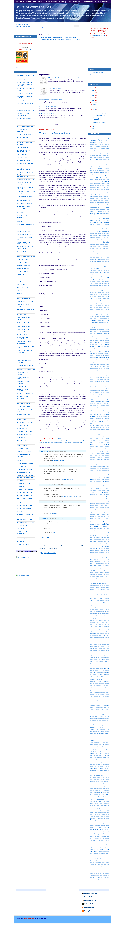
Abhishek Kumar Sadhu (98, 72)
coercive (101, 207)
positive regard (100, 631)
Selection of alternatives (100, 740)
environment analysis (97, 349)
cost (98, 261)
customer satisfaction (100, 274)
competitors (107, 228)
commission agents (99, 211)
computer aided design (104, 231)
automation (107, 163)
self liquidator (106, 742)
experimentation (93, 364)
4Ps (98, 137)
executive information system (101, 357)
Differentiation (93, 311)
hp (93, 414)
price (99, 640)
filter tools (104, 375)
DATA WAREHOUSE (22, 137)
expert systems (106, 364)
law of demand (100, 477)
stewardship (98, 773)
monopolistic (106, 554)
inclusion (100, 425)
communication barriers (104, 213)
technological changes (104, 816)
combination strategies (95, 209)
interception (107, 457)
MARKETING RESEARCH (24, 327)
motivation (107, 557)
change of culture (98, 205)
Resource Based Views (104, 707)
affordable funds (93, 144)
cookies (107, 253)
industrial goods (106, 432)
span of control (94, 762)
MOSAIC (96, 557)
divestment (93, 322)
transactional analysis (104, 851)
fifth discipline (102, 373)
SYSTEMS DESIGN (22, 155)
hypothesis (105, 416)
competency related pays (102, 220)
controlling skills (99, 252)
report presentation (98, 700)
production (106, 668)
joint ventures (94, 472)
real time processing (100, 690)
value (96, 864)
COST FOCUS (21, 437)
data (105, 277)
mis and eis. (102, 548)
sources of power (105, 760)
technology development (44, 442)
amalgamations (93, 148)
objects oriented (99, 578)
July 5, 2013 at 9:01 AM (56, 485)
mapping (103, 509)
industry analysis (105, 434)
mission (107, 548)
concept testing (98, 239)
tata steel (107, 807)
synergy (103, 797)
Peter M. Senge (94, 618)
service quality (102, 746)
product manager (99, 664)
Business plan (46, 440)
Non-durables (96, 572)
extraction (92, 368)
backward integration (94, 166)
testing (102, 836)
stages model (96, 770)
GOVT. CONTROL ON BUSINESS (26, 257)
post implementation (101, 633)
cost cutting (101, 261)
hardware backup (105, 405)
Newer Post (42, 545)
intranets (107, 464)
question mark (93, 688)
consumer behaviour (94, 246)
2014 (93, 95)
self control (101, 742)
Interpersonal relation (94, 461)
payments (92, 607)
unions (102, 860)
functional (103, 386)
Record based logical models (99, 692)
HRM (98, 414)
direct (99, 314)
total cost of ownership (101, 844)
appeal (108, 150)
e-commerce (106, 327)
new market (104, 568)
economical (99, 333)
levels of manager (100, 485)
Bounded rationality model (95, 175)
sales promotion (94, 729)
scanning (91, 735)
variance (91, 868)
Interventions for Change (54, 88)
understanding (98, 860)
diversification (105, 320)
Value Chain (100, 864)
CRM (91, 270)
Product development (95, 657)
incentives (95, 425)
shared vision (93, 748)
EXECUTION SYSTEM (23, 177)
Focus (98, 381)
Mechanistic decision (104, 539)
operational (99, 585)
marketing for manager (99, 525)
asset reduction (102, 155)
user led (92, 864)
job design (104, 470)
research (98, 701)
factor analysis (106, 368)
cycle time (97, 277)
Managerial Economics (103, 505)
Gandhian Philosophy (73, 1)
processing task (106, 652)
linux (94, 488)
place (108, 624)
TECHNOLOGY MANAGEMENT (25, 492)
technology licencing (105, 825)
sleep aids (55, 532)
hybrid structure (99, 416)
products (91, 672)
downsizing (95, 324)
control (107, 250)
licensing (99, 486)
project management (95, 677)
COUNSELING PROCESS (24, 483)
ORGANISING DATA (22, 147)
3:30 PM (59, 438)
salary (108, 724)
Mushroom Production (102, 1)
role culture (99, 720)
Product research (102, 666)
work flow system (97, 877)
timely (99, 842)
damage (102, 277)
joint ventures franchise (104, 472)
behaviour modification (99, 174)
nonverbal (100, 574)
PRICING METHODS (22, 284)
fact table (101, 368)
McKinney (98, 537)
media (91, 541)
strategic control (96, 777)
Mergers (91, 544)
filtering (107, 375)
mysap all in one (98, 567)
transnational (92, 857)
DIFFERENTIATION (22, 440)
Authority (91, 163)
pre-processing (97, 637)
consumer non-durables (100, 248)
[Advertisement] (55, 56)
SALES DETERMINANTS (23, 268)
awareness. (103, 164)
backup (107, 164)
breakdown (92, 179)
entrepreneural (99, 348)
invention (66, 440)
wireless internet (101, 875)
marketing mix (97, 528)
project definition (105, 676)
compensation (93, 218)
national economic (105, 567)
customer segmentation (100, 276)
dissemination (96, 318)
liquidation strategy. (105, 488)
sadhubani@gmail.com (99, 35)
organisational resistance (104, 594)
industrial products (94, 434)
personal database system (103, 613)
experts (96, 366)
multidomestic (93, 563)
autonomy (92, 164)
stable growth (106, 768)
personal (95, 613)
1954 (91, 137)
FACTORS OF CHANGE (23, 517)
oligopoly (104, 581)
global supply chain (99, 396)
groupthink (101, 401)
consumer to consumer (101, 250)
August (95, 104)
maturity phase (103, 535)
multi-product (97, 561)
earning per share (100, 329)
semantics (107, 744)
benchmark (107, 174)
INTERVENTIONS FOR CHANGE (26, 523)
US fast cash (53, 513)
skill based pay (95, 753)
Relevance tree (101, 698)
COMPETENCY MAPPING (24, 544)
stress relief (92, 784)
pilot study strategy (101, 624)
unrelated (92, 862)
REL (99, 696)
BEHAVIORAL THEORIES (24, 525)
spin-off (107, 764)
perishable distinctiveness (101, 611)
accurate (107, 139)
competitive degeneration (96, 224)
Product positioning (94, 666)
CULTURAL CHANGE (23, 466)
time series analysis (103, 840)
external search (106, 366)
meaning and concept (95, 539)
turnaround (104, 858)
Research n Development (102, 705)
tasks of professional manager (99, 807)
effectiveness (93, 336)
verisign (100, 868)
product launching (99, 661)
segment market (106, 736)
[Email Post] (62, 438)
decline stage (93, 300)
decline (100, 298)
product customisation (104, 653)
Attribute (100, 159)
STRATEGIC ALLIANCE (23, 414)
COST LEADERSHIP (22, 443)
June (94, 109)
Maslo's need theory (94, 533)
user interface (106, 862)
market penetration (99, 516)
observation (107, 578)
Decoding (98, 300)
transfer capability (94, 853)
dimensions (107, 312)
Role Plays (102, 722)
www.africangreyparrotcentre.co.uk (70, 496)
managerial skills (94, 507)
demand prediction (97, 303)
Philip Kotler (106, 620)
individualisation (101, 431)
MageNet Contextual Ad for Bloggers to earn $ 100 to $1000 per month (60, 39)
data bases (104, 279)
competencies (99, 218)
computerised (92, 237)
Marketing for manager (95, 524)
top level (106, 842)
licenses (95, 486)
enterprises (103, 346)
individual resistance (97, 429)
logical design (105, 490)
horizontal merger (101, 412)
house (91, 414)
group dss (97, 401)
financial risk (99, 377)
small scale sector (94, 755)
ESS (104, 351)
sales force (103, 725)
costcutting (101, 264)
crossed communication (98, 270)
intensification (92, 457)
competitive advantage (103, 222)
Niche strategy (99, 570)
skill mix (101, 753)
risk (105, 716)
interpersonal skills (105, 461)
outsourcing (92, 600)
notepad (91, 576)
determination (106, 307)
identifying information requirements (98, 420)
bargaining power (103, 166)
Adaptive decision (104, 140)
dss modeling (100, 325)
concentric (98, 237)
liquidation (98, 488)
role (90, 720)
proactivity (103, 646)
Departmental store (105, 303)
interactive (100, 457)
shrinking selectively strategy (99, 749)
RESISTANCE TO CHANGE (24, 520)
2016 (93, 90)
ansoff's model (103, 150)
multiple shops (101, 565)
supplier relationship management (102, 790)
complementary (106, 229)
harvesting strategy (94, 407)
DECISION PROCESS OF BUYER (26, 309)
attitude (96, 159)
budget (104, 179)
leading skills (98, 481)
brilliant (96, 179)
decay (96, 292)
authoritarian (106, 161)
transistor (107, 853)
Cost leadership (94, 263)
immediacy (92, 421)
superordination (106, 788)
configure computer (105, 241)
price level (102, 642)
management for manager (104, 494)
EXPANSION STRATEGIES (24, 425)
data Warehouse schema (101, 287)
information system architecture (97, 446)
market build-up (102, 510)
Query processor (105, 687)
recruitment (92, 694)
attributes (105, 159)
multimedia (98, 563)
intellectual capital (99, 455)
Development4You (87, 1)
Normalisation (106, 574)
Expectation (92, 362)
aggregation (101, 144)
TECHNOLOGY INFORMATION (25, 508)
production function (94, 670)
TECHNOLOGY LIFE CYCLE (24, 118)
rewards (101, 716)
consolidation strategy (94, 244)
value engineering (98, 866)
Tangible (105, 805)
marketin (101, 521)
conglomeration (99, 242)
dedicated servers (105, 300)
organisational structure (95, 596)
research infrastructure (80, 440)
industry (100, 434)
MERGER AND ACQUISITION (25, 514)
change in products (100, 204)
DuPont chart (106, 325)
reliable (91, 700)
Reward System (94, 716)
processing (100, 652)
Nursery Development (90, 911)
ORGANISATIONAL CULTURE (25, 472)
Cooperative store (93, 255)
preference (107, 637)
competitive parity (99, 226)
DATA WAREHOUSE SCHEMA (25, 134)
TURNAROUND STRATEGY (24, 404)
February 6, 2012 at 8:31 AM (57, 451)
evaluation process (100, 355)
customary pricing (94, 272)
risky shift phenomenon (104, 718)
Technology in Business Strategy (55, 133)
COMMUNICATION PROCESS (25, 498)
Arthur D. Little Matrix (99, 153)
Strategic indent (93, 779)
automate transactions (99, 163)
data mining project (97, 283)
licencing (107, 485)
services (107, 746)
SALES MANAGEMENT (23, 260)
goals (91, 397)
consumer (107, 244)
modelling (92, 552)
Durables (96, 327)
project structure (105, 677)
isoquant (91, 470)
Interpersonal (106, 459)
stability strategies (98, 768)
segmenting (100, 738)
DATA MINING (20, 124)
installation (94, 451)
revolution (97, 714)
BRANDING (20, 293)
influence (102, 438)
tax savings (92, 808)
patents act (99, 605)
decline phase (106, 298)
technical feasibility (105, 810)
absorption (102, 137)
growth (91, 403)
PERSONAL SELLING (23, 271)
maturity (97, 535)
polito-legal (97, 627)
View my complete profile (96, 75)
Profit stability (93, 674)
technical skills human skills (103, 812)
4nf (96, 137)
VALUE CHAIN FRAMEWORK (25, 463)
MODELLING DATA (22, 140)
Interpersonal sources (94, 462)
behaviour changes (99, 172)
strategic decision (105, 777)
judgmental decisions (94, 474)
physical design (100, 622)
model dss (106, 550)
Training (101, 849)
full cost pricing (98, 386)
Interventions (106, 462)
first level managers (99, 379)
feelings (101, 372)
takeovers (102, 805)
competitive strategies (99, 228)
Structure (95, 786)
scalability (107, 733)
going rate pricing (97, 397)
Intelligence (107, 455)
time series (95, 840)
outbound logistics (98, 598)
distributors (99, 320)
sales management (105, 727)
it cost (95, 470)
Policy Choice (104, 626)
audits (96, 161)
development (92, 309)
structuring (99, 786)
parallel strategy (99, 603)
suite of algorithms (94, 788)
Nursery (61, 1)
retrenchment (93, 713)
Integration (93, 453)
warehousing (94, 871)
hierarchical (107, 407)
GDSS (91, 392)
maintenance (93, 492)
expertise (92, 366)
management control (94, 494)
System (107, 797)
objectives (92, 578)
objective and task (105, 576)
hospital (107, 412)
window (96, 875)
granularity (95, 399)
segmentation (93, 738)
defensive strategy (94, 301)
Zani (91, 879)
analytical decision (96, 150)
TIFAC (91, 840)
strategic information (101, 779)
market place (106, 516)
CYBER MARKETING (22, 254)
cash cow (92, 202)
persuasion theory (101, 616)
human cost (102, 414)
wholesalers (92, 875)
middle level (92, 548)
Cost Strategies (103, 263)
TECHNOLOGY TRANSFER (24, 505)
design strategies (94, 307)
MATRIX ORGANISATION (23, 334)
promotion (92, 679)
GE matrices (96, 392)
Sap (97, 733)
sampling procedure (105, 731)
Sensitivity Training (94, 746)
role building (94, 720)
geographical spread (105, 394)
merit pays (96, 544)
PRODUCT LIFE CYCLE (23, 299)
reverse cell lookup (58, 460)
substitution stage (105, 786)
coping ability (106, 255)
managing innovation (104, 507)
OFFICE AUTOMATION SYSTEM (25, 196)
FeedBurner (29, 49)
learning (103, 481)
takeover (97, 805)
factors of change (94, 370)
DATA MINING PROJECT (23, 121)
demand (91, 303)
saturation (101, 733)
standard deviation (103, 770)
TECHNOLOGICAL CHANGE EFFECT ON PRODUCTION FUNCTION (25, 84)
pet (108, 616)
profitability (100, 674)
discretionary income (104, 316)
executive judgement (94, 359)
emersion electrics (98, 338)
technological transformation (103, 818)
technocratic (106, 814)
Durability (92, 327)
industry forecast (94, 438)
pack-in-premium (96, 602)
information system (99, 444)
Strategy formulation (104, 783)
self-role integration (94, 744)
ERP (101, 351)
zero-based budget (95, 879)
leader (107, 477)
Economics (106, 333)
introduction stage (97, 466)
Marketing (106, 522)
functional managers (100, 388)
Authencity (101, 161)
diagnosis (107, 309)
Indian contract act (97, 427)
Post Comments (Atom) (51, 548)
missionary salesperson (95, 550)
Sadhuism (41, 1)
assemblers (107, 153)
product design (93, 655)
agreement (98, 146)
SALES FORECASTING (23, 265)
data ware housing (103, 285)
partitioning (92, 605)
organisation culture (94, 591)
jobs (108, 470)
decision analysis (101, 292)
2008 (93, 128)
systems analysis (94, 803)
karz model (102, 474)
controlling (92, 252)
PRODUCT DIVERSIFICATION (25, 301)
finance (92, 377)
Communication (95, 213)
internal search (100, 459)
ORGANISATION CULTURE (24, 528)
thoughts (97, 838)
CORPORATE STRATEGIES (24, 431)
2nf (93, 137)
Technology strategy (77, 442)
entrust (91, 349)
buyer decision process (101, 196)
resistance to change (94, 707)
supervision (92, 790)
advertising (93, 142)
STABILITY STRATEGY (23, 428)
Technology (93, 820)
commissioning (106, 211)
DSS (103, 324)
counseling (107, 264)
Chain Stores (97, 202)
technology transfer (94, 833)
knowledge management (95, 475)
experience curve (103, 362)
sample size (102, 729)
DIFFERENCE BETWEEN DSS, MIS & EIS (50, 99)
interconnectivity (93, 459)
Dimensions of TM (94, 314)
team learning (104, 808)
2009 (93, 126)
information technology (100, 448)
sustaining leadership (99, 796)
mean (108, 537)
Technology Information (99, 122)
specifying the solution (101, 764)
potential (100, 635)
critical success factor (104, 268)
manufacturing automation (95, 509)
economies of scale (95, 335)
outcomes (107, 598)
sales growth (98, 727)
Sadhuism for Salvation (90, 904)
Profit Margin (106, 672)
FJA (95, 381)
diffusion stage (102, 311)
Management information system (99, 496)
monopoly (92, 557)
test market (97, 836)
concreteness (92, 241)
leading (94, 481)
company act (97, 216)
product (97, 653)
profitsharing (106, 674)
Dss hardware (93, 325)
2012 (93, 100)
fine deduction (106, 377)
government (104, 397)
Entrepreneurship (106, 348)
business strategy (54, 440)
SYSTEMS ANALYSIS (23, 157)
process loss (94, 652)
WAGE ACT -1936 (22, 511)
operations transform (95, 587)
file (106, 373)
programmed (92, 676)
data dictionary (97, 281)
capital (105, 198)
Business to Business (94, 194)
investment (99, 468)
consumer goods (101, 246)
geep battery (102, 392)
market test (95, 521)
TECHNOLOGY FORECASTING (25, 75)
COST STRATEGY (22, 446)
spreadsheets (100, 766)
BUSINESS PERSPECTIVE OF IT (26, 234)
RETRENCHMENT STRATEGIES (26, 406)
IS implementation (105, 468)
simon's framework (101, 751)
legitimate (98, 483)
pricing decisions (102, 644)
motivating (101, 557)
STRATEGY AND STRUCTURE (25, 393)
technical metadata (94, 812)
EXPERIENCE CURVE (23, 448)
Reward (101, 714)
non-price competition (104, 572)
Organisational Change (103, 592)
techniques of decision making (97, 814)
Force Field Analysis (104, 381)
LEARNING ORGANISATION (24, 469)
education (107, 335)
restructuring (93, 711)
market (97, 510)
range (104, 688)
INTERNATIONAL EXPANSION (25, 423)
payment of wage (105, 605)
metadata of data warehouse (96, 546)
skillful (105, 753)
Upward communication (98, 862)
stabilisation (107, 766)
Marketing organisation (104, 528)
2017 (93, 87)
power (104, 635)
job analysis (99, 470)
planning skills (98, 626)
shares (103, 748)
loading (99, 490)
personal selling (101, 615)
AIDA (108, 146)
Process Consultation (101, 650)
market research (93, 518)
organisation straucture (104, 591)
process (95, 650)
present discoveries (94, 639)
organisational (92, 592)
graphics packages (102, 399)
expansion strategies (104, 360)
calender (96, 198)
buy (91, 196)
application (92, 151)
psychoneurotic (93, 683)
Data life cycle (104, 281)
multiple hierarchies (105, 563)
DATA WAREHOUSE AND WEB (25, 127)
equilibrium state (94, 351)
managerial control (94, 505)
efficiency (99, 336)
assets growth (93, 157)
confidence (98, 241)
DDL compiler (104, 290)
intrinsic (91, 466)
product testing (99, 668)
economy (102, 335)
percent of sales (105, 607)
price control (103, 640)
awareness (97, 164)
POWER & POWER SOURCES (25, 475)
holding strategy (94, 410)
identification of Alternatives (102, 418)
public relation (99, 683)
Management (105, 492)
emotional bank (106, 338)
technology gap (105, 823)
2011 (93, 102)
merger (96, 543)
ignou (108, 420)
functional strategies (100, 390)
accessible (102, 139)
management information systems (97, 498)
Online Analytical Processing (100, 583)
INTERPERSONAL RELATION (25, 495)
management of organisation (101, 499)
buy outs (94, 196)
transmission (92, 855)
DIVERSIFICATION (22, 420)
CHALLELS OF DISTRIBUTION (25, 262)
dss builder (107, 324)
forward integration (105, 383)
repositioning (106, 700)
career (102, 200)
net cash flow (93, 568)
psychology (106, 681)
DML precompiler (100, 322)
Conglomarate (93, 242)
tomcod (102, 842)
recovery (107, 692)
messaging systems (104, 544)
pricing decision (93, 644)
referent (97, 694)
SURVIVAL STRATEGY (23, 401)
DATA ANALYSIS (21, 315)
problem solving (98, 648)
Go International (106, 396)
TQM (103, 845)
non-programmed (93, 574)
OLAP (100, 581)
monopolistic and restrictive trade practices (99, 556)
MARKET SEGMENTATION (24, 358)
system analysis (93, 799)
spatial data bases (104, 762)
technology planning (67, 442)
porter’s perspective (101, 629)
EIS (103, 336)
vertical (104, 868)
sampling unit (93, 733)
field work (95, 373)
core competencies (94, 257)
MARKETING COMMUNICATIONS (26, 277)
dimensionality (99, 312)
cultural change (106, 270)
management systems (104, 503)
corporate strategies (95, 259)
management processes (95, 501)
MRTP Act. (97, 559)
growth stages (96, 405)
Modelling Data (97, 552)
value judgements (105, 866)
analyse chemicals (101, 148)
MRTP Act (92, 559)
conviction (102, 253)
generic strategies (97, 394)
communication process (96, 215)
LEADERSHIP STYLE (23, 386)
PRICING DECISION (22, 287)
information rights (103, 442)
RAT (106, 688)
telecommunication (93, 834)
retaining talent (105, 711)
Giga (91, 396)
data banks (97, 279)
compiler (101, 229)
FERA (105, 372)
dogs (105, 322)
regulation (92, 696)
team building (98, 808)
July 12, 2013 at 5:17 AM (56, 518)
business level (93, 183)
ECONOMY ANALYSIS (51, 1)
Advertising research (104, 142)
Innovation (60, 440)
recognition (107, 690)
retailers (99, 711)
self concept (96, 742)
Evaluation (100, 353)
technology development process (97, 821)
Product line (95, 663)
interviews (102, 464)
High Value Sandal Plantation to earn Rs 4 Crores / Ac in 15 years (59, 37)
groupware (106, 401)
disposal (91, 318)
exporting (100, 366)
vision (103, 869)
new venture (71, 440)
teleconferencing (101, 834)
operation (95, 585)
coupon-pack (100, 266)
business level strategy (100, 183)
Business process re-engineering (101, 191)
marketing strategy (105, 532)
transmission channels (103, 855)
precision (102, 637)
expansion (96, 360)
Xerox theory (106, 877)
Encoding (97, 342)
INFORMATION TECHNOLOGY (25, 229)
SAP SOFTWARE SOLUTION (25, 203)
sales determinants (97, 725)
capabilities (101, 198)
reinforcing (96, 696)
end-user (102, 342)
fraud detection (102, 385)
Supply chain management (100, 792)
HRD (95, 414)
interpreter (101, 462)
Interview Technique (94, 464)
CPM (105, 266)
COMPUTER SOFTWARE (24, 232)
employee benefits (94, 340)
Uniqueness (107, 860)
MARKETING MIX (21, 355)
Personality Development (28, 1)
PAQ (94, 603)
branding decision (105, 177)
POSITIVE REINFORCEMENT (25, 478)
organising (102, 596)
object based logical (97, 576)
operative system (105, 587)
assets (108, 155)
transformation (102, 853)
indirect (103, 427)
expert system (100, 364)
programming (99, 676)
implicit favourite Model (100, 423)
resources (92, 709)
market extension (101, 514)
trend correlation (101, 857)
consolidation (106, 242)
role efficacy (104, 720)
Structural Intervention (100, 784)
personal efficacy (93, 615)
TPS (100, 845)
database (97, 288)
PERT (106, 616)
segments (107, 738)
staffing (91, 770)
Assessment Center (94, 155)
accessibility (96, 139)
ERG (99, 351)
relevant (107, 698)
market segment (93, 520)
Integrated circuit (105, 451)
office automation (102, 580)
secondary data (95, 736)
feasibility (92, 372)
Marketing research (95, 530)
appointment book (99, 151)
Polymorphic (102, 627)
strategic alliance (98, 775)
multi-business (104, 559)
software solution (97, 760)
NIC (94, 570)
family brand (106, 370)
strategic (91, 775)
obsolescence (92, 580)
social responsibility (98, 757)
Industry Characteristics (104, 436)
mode (102, 550)
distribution (93, 320)
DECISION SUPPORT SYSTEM (25, 111)
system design (100, 799)
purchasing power (98, 687)
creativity (96, 268)
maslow (101, 533)
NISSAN (104, 570)
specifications (92, 764)
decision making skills (99, 296)
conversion (96, 253)
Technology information (95, 825)
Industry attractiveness (94, 436)
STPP (108, 773)
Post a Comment (44, 537)
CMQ (98, 207)
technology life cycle (95, 827)
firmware (91, 379)
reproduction (92, 701)
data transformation (94, 285)
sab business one (102, 724)
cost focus (107, 261)
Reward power (106, 714)
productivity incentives (104, 670)
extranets (96, 368)
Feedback (96, 372)
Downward (100, 324)
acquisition (93, 140)
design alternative (105, 305)
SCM (102, 735)
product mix (106, 664)
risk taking (97, 718)
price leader (97, 642)
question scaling (99, 688)
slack (108, 753)
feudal (108, 372)
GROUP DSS (20, 108)
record (91, 692)
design (99, 305)
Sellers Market (101, 744)
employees (92, 342)
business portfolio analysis (99, 189)
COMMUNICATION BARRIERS (25, 489)
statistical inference (100, 772)
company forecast (105, 216)
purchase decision (101, 685)
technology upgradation (104, 833)
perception (92, 609)
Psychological (106, 679)
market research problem (103, 518)
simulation (107, 751)
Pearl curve (97, 607)
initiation (96, 449)
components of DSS (94, 231)
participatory (106, 603)
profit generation (100, 672)
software (103, 759)
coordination (100, 255)
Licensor (102, 486)
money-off (101, 554)
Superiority (100, 788)
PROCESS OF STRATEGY (24, 451)
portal (95, 629)
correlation (102, 259)
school (95, 735)
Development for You (90, 900)
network (99, 568)
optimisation (92, 589)
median (101, 541)
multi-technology (106, 561)
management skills (105, 501)
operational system (105, 585)
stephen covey (93, 773)
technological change (94, 816)
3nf (94, 137)
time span (95, 842)
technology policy (94, 831)
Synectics (95, 797)
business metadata (99, 185)
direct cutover (104, 314)
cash (108, 200)
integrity (98, 453)
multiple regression (94, 565)
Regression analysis (104, 694)
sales (91, 725)
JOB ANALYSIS (21, 541)
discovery (97, 316)
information (101, 440)
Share (40, 437)
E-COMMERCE (21, 100)
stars (94, 772)
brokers (100, 179)
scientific (99, 735)
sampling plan (96, 731)
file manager (98, 375)
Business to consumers (104, 194)
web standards (106, 873)
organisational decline (94, 594)
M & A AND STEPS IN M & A (24, 417)
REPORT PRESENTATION (24, 312)
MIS (97, 548)
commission (92, 211)
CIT (96, 207)
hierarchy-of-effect (93, 408)
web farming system (98, 873)
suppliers (91, 792)
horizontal (102, 410)
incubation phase (105, 425)
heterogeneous (101, 407)
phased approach (99, 620)
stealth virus (106, 772)
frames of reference (94, 385)
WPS (102, 877)
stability (91, 768)
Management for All (34, 7)
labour (102, 475)
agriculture (103, 146)
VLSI (106, 869)
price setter (107, 642)
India (91, 427)
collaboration (106, 207)
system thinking (105, 801)
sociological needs (97, 759)
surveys (91, 794)
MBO (94, 537)
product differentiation (99, 659)
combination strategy (104, 209)
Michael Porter (105, 546)
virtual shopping (98, 869)
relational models (93, 698)
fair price (101, 370)
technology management (56, 442)
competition (93, 222)
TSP (100, 858)
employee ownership (104, 340)
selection (92, 740)
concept (103, 237)
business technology (104, 192)
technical (99, 810)
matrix (104, 533)
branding (98, 177)
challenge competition (104, 202)
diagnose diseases (100, 309)
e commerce (101, 327)
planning (92, 626)
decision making (98, 294)
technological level (93, 818)
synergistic (99, 797)
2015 (93, 92)
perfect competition (99, 609)
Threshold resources (104, 838)
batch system (98, 168)
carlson (105, 200)
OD (97, 580)
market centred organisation (100, 512)
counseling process (94, 266)
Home (16, 1)
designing (101, 307)
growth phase (96, 403)
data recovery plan (105, 283)
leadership (93, 479)
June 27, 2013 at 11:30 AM (57, 466)
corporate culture (105, 257)
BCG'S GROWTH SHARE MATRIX (26, 370)
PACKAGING (20, 290)
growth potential (103, 403)
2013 (93, 97)
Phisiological (92, 622)
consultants (102, 244)
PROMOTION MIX (22, 274)
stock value (104, 773)
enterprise (107, 342)
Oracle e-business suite (103, 589)
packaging (102, 602)
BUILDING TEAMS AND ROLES (25, 536)
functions (107, 390)
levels (102, 483)
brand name (92, 177)
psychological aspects (95, 681)
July (94, 107)
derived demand (93, 305)
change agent (93, 204)
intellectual (92, 455)
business (105, 182)
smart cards (101, 755)
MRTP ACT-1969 (21, 251)
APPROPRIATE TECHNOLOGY (25, 93)
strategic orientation (100, 781)
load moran (93, 490)
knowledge (107, 474)
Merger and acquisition (104, 543)
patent (96, 605)
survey (108, 792)
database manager (97, 290)
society (104, 757)
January (95, 112)
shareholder (99, 748)
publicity (104, 683)
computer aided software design (97, 233)
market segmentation (101, 520)
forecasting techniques (95, 383)
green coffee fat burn (67, 479)
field (91, 373)
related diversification (105, 696)
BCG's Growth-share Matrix (99, 170)
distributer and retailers (104, 318)
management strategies (95, 503)
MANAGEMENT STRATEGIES (25, 434)
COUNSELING (21, 486)
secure (100, 736)
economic (103, 331)
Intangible (100, 451)
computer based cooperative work (101, 235)
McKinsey (103, 537)
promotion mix (99, 679)
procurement (92, 653)
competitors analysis (94, 229)
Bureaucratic (97, 181)
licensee (91, 486)
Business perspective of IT (99, 187)
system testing (97, 801)
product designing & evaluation (102, 655)
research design (100, 703)
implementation (99, 421)
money (96, 554)
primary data (97, 646)
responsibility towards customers (102, 709)
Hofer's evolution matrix (103, 408)
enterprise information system (96, 344)
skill (91, 753)
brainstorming (105, 176)
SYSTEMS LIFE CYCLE (23, 160)
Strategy (97, 783)
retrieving (100, 713)
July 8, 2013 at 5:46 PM (56, 502)
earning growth (93, 329)
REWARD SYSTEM (22, 539)
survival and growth (99, 794)
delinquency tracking (104, 301)
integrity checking (105, 453)
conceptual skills (105, 239)
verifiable (96, 868)
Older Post (83, 545)
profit (95, 672)
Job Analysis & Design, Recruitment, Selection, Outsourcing (64, 78)
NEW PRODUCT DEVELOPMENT (26, 296)
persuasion (95, 616)
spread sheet (93, 766)
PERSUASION (21, 481)
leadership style (100, 479)
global (93, 396)
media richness (96, 541)
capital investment (97, 200)
